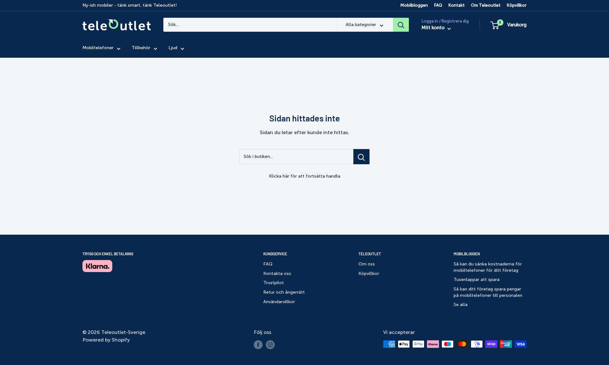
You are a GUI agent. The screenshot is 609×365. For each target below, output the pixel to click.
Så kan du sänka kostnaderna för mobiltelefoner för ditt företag (488, 267)
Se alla (461, 304)
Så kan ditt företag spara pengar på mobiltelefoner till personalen (488, 292)
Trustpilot (273, 282)
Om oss (366, 264)
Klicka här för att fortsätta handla (304, 176)
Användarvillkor (279, 301)
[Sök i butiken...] (361, 156)
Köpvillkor (517, 5)
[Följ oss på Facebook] (258, 344)
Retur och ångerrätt (284, 292)
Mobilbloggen (414, 5)
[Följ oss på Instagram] (270, 344)
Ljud (172, 48)
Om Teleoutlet (486, 5)
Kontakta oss (277, 273)
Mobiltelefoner (98, 48)
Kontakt (457, 5)
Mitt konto (434, 28)
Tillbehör (141, 48)
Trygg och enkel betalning (107, 253)
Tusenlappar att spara (477, 279)
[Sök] (401, 25)
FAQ (438, 5)
